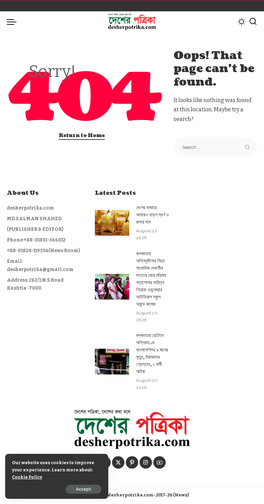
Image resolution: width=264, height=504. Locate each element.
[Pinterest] (132, 462)
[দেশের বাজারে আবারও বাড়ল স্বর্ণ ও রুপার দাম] (112, 223)
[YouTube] (159, 462)
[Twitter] (118, 462)
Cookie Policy (27, 477)
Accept (83, 489)
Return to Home (82, 135)
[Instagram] (146, 462)
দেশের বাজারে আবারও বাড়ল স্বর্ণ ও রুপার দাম (152, 214)
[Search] (253, 21)
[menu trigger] (13, 21)
